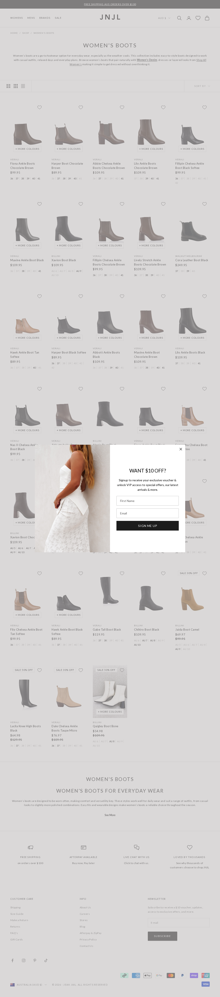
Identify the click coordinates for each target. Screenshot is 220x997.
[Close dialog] (180, 449)
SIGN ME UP (147, 526)
